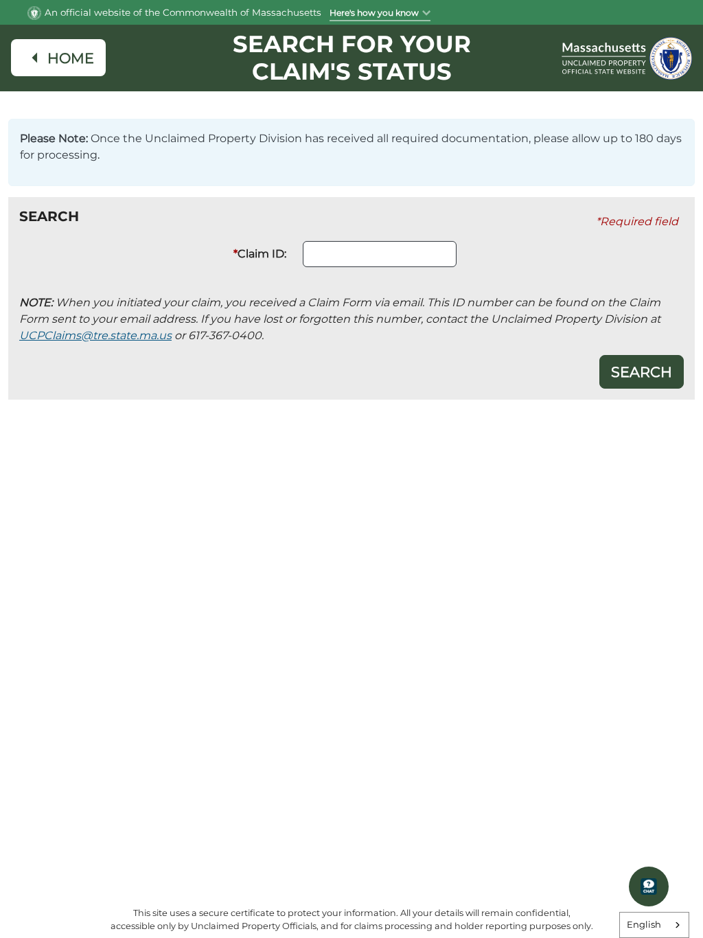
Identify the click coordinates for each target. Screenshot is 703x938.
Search (641, 371)
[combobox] (654, 925)
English (644, 924)
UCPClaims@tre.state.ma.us (95, 335)
